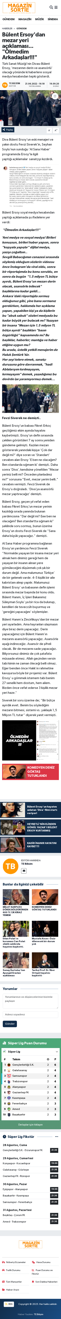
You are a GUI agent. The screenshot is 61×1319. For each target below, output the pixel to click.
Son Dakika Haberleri (46, 1282)
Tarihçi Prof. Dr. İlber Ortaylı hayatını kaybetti (43, 973)
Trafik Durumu (13, 1270)
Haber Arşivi (12, 1290)
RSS (10, 1304)
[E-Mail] (24, 871)
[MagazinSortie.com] (19, 8)
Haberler (7, 29)
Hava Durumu (43, 1262)
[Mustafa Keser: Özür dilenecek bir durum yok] (45, 928)
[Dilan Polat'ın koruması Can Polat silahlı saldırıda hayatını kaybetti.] (16, 928)
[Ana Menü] (56, 7)
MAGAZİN (24, 19)
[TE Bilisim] (10, 866)
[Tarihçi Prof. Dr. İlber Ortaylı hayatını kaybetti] (45, 960)
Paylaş (9, 130)
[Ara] (51, 7)
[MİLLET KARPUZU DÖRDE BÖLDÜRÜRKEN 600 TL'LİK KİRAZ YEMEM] (16, 897)
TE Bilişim (38, 1314)
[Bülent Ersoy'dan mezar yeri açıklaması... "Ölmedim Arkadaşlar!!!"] (30, 108)
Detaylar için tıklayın (30, 1124)
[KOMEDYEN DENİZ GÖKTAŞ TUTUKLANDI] (45, 897)
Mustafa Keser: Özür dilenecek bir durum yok (43, 941)
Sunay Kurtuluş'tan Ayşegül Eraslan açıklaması (14, 973)
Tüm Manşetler (14, 1282)
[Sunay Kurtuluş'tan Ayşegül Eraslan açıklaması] (16, 960)
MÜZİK (39, 19)
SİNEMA (53, 19)
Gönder (10, 1023)
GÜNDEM (8, 19)
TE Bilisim (27, 864)
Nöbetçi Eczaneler (16, 1262)
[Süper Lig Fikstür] (56, 1136)
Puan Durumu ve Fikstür (42, 1272)
